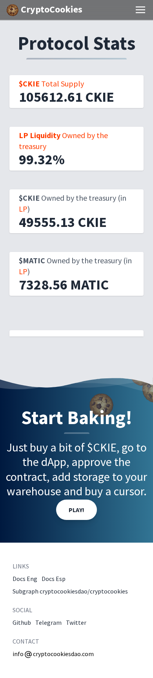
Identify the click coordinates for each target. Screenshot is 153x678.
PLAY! (76, 510)
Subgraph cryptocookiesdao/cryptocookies (70, 591)
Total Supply (51, 83)
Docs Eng (25, 579)
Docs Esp (54, 579)
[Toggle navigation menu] (140, 10)
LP (23, 209)
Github (22, 622)
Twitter (76, 622)
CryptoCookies (50, 9)
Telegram (48, 622)
